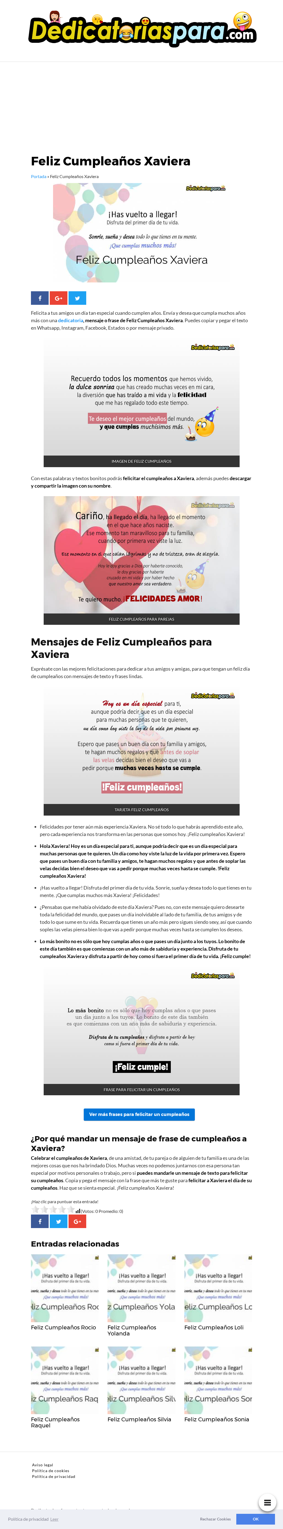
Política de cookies (50, 1470)
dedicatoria (70, 320)
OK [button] (256, 1519)
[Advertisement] (141, 103)
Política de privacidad (53, 1476)
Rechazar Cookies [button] (215, 1519)
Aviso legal (42, 1464)
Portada (38, 176)
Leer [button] (54, 1519)
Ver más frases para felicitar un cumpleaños (139, 1114)
